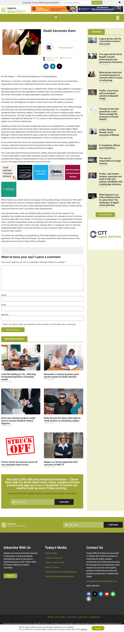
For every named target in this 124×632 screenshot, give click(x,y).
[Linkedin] (100, 594)
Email (3, 305)
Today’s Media (51, 553)
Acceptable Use (94, 617)
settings (84, 629)
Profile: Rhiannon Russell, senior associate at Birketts (109, 132)
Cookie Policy (82, 617)
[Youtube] (107, 594)
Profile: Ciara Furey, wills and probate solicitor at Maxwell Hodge (108, 94)
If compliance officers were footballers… (109, 146)
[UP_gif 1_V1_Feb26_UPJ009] (8, 196)
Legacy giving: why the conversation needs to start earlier (110, 41)
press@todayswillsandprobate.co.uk (101, 581)
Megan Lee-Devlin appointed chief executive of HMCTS (61, 463)
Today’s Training (52, 567)
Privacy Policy (60, 617)
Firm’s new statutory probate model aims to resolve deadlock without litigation (18, 421)
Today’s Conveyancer (54, 558)
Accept (98, 628)
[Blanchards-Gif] (24, 179)
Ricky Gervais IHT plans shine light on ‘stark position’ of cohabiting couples (62, 419)
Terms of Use (71, 617)
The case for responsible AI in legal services (110, 161)
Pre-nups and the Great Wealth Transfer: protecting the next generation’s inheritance (110, 58)
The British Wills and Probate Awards (61, 572)
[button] (56, 17)
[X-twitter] (94, 594)
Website (4, 315)
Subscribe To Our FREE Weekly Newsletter (41, 2)
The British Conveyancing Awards (59, 576)
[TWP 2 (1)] (56, 179)
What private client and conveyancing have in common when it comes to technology (110, 76)
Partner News (50, 60)
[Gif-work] (72, 179)
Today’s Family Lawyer (54, 562)
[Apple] (88, 598)
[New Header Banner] (100, 11)
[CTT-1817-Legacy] (105, 249)
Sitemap (51, 617)
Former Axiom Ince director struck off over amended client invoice (19, 463)
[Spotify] (113, 594)
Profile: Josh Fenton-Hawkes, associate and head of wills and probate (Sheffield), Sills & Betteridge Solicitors (111, 179)
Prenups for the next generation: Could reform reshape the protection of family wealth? (109, 114)
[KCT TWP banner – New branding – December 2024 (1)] (8, 179)
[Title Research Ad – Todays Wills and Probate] (40, 179)
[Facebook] (88, 594)
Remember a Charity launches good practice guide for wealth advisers (61, 375)
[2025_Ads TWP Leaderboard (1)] (54, 11)
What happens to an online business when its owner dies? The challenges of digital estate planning (109, 199)
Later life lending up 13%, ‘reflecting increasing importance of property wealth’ (18, 377)
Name (4, 295)
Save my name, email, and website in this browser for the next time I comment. (39, 324)
